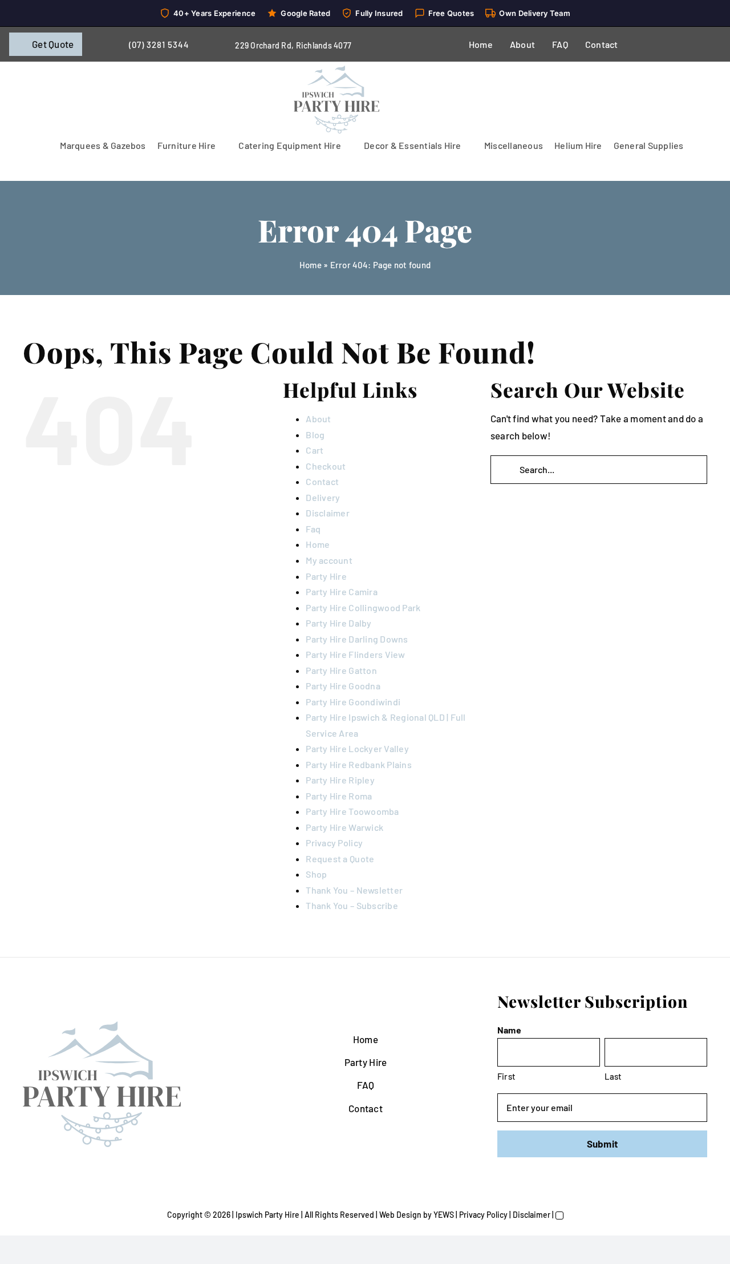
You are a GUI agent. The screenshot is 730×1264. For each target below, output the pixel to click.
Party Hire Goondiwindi (353, 701)
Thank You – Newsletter (354, 890)
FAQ (366, 1085)
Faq (313, 528)
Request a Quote (340, 858)
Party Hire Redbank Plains (358, 764)
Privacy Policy (334, 842)
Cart (314, 450)
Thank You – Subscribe (352, 905)
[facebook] (649, 44)
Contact (322, 481)
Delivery (323, 497)
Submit (602, 1143)
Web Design (400, 1214)
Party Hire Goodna (343, 685)
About (318, 418)
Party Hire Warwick (344, 827)
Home (310, 265)
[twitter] (668, 44)
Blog (315, 434)
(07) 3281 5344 (159, 44)
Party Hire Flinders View (355, 654)
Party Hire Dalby (338, 622)
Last (613, 1076)
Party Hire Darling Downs (357, 638)
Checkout (326, 466)
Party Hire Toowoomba (352, 811)
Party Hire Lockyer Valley (357, 748)
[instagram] (686, 44)
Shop (316, 874)
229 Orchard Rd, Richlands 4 (286, 45)
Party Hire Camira (341, 591)
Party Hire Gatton (341, 670)
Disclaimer (328, 512)
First (506, 1076)
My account (329, 560)
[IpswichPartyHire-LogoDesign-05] (336, 70)
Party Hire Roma (339, 795)
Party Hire (326, 576)
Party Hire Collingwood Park (363, 607)
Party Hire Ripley (340, 779)
